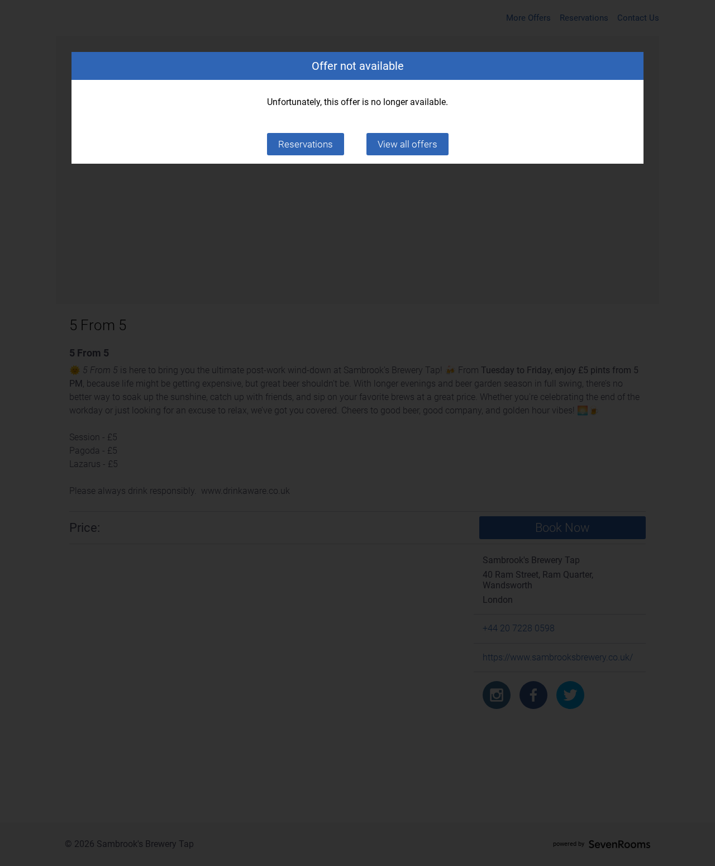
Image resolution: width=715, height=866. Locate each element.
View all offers (407, 144)
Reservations (305, 144)
